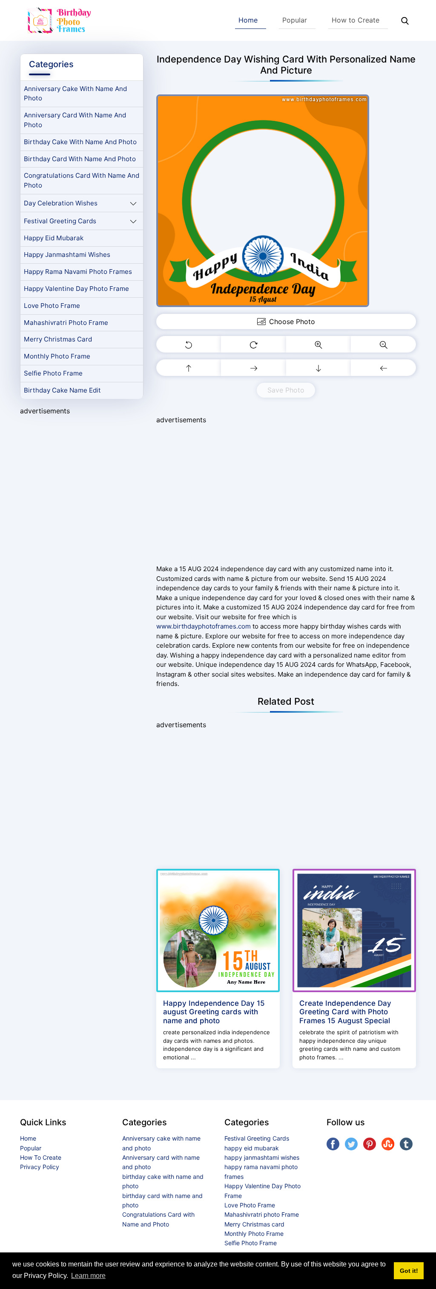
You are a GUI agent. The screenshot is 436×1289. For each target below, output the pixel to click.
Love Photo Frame (52, 306)
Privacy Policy (39, 1166)
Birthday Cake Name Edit (62, 390)
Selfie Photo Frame (53, 373)
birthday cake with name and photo (80, 142)
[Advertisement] (81, 476)
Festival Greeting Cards (60, 221)
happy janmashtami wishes (67, 254)
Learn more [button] (88, 1275)
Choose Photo (292, 321)
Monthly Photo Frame (57, 356)
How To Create (40, 1157)
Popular (294, 20)
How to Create (355, 20)
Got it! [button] (409, 1270)
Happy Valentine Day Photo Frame (76, 289)
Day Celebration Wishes (61, 203)
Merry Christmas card (58, 339)
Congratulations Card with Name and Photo (81, 180)
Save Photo (285, 390)
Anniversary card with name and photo (75, 120)
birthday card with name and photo (80, 159)
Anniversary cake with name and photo (75, 93)
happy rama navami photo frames (78, 271)
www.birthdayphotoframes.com (203, 626)
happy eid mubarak (53, 238)
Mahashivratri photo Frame (66, 323)
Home (248, 20)
